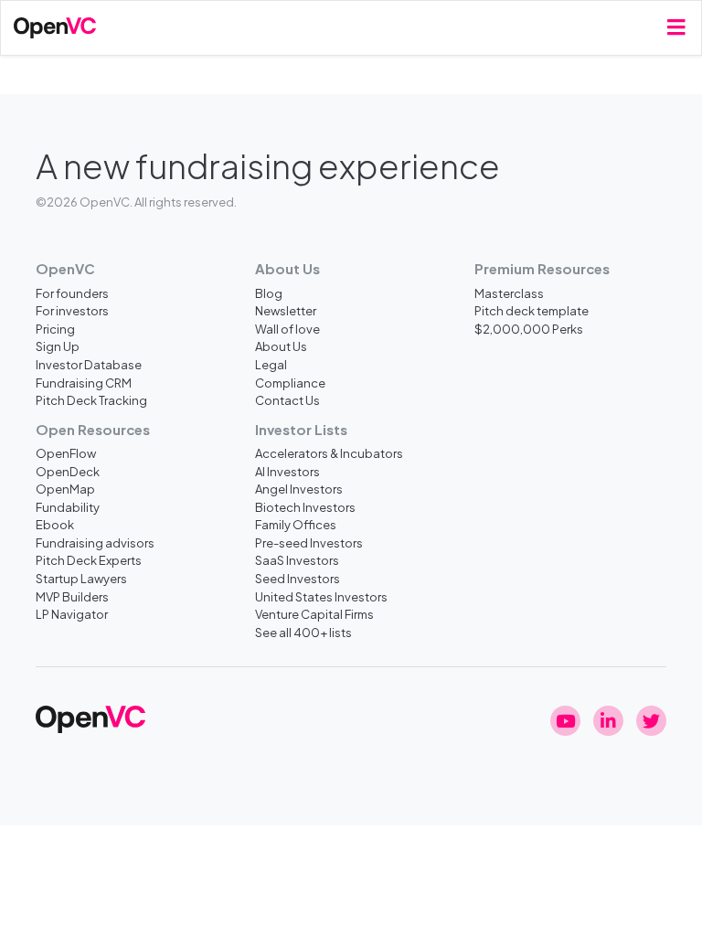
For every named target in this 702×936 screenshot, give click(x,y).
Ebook (55, 524)
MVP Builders (72, 596)
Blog (268, 293)
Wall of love (287, 328)
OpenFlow (66, 453)
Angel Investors (299, 488)
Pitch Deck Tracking (91, 400)
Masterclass (509, 293)
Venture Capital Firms (314, 614)
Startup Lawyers (81, 578)
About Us (281, 346)
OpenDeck (68, 471)
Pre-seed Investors (309, 542)
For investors (72, 310)
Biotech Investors (305, 507)
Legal (271, 364)
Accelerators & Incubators (329, 453)
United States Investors (321, 596)
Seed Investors (297, 578)
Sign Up (58, 346)
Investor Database (89, 364)
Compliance (290, 382)
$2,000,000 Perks (528, 328)
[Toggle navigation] (676, 28)
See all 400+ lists (303, 632)
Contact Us (287, 400)
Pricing (55, 328)
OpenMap (65, 488)
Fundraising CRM (84, 382)
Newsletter (285, 310)
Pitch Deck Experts (89, 560)
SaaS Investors (297, 560)
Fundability (68, 507)
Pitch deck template (531, 310)
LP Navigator (72, 614)
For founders (72, 293)
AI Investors (287, 471)
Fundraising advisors (95, 542)
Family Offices (295, 524)
